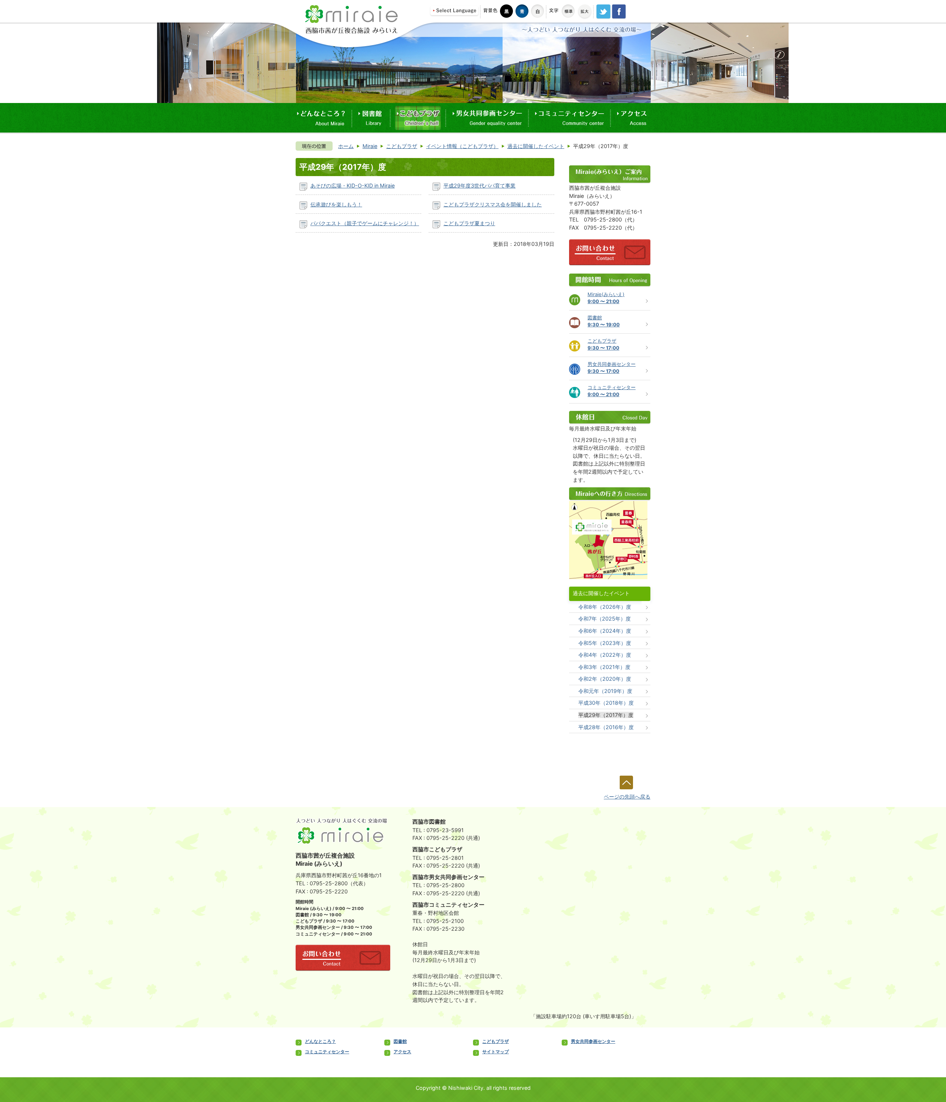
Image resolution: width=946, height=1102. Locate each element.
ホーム (346, 146)
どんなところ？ (320, 1041)
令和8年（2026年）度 (604, 607)
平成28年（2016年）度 (606, 727)
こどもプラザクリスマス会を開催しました (492, 204)
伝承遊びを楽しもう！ (336, 204)
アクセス (402, 1051)
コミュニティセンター (327, 1051)
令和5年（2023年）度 (604, 643)
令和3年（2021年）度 (604, 667)
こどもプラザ (401, 146)
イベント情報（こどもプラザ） (462, 146)
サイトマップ (495, 1051)
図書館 (400, 1041)
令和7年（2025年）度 (604, 618)
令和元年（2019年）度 (605, 691)
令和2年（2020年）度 (604, 679)
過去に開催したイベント (535, 146)
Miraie (370, 146)
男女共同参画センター (593, 1041)
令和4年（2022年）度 (604, 655)
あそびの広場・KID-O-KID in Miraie (352, 185)
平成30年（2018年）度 (606, 703)
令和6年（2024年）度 (604, 631)
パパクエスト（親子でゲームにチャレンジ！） (364, 223)
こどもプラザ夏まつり (469, 223)
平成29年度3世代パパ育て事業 (479, 185)
